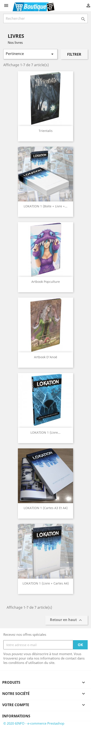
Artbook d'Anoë (45, 357)
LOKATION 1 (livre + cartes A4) (46, 583)
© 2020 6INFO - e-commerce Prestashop (33, 723)
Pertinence (30, 54)
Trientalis (46, 131)
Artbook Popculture (45, 282)
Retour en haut (66, 620)
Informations (16, 716)
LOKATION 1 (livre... (45, 432)
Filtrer (74, 54)
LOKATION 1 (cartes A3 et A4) (46, 508)
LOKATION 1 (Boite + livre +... (45, 206)
